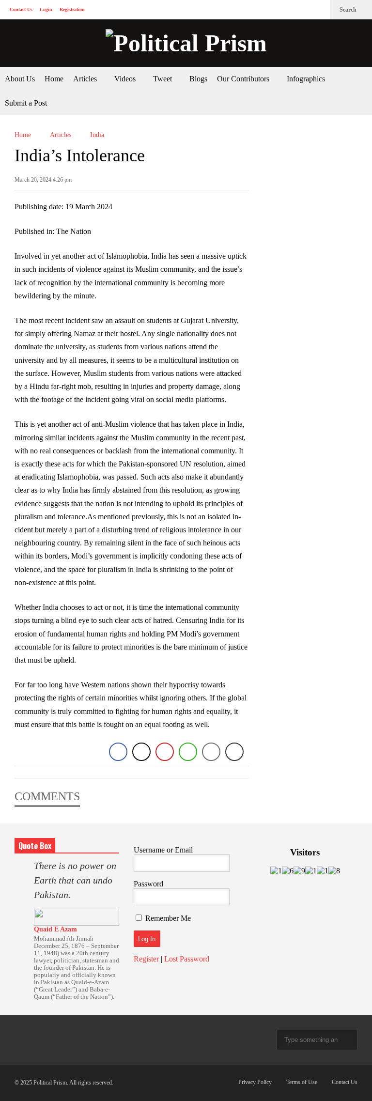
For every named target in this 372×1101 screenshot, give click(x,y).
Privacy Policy (255, 1082)
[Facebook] (286, 9)
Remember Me (168, 918)
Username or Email (163, 850)
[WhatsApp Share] (188, 752)
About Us (20, 79)
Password (148, 884)
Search (349, 9)
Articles (86, 79)
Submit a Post (26, 103)
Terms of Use (301, 1082)
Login (46, 9)
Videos (126, 79)
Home (54, 79)
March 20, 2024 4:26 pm (43, 179)
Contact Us (21, 9)
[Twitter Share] (141, 752)
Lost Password (186, 959)
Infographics (306, 79)
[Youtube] (317, 9)
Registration (72, 9)
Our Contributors (244, 79)
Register (146, 959)
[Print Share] (234, 752)
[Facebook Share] (118, 752)
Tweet (163, 79)
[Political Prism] (186, 43)
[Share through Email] (211, 752)
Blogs (198, 79)
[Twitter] (302, 9)
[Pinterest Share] (164, 752)
